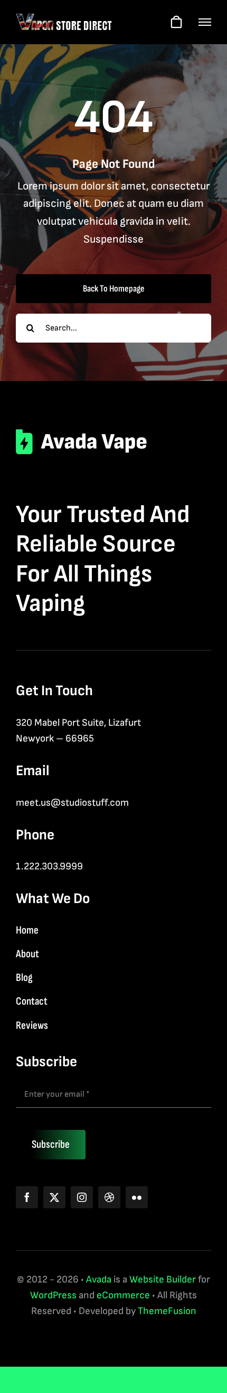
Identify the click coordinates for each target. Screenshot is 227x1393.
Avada (98, 1280)
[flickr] (137, 1197)
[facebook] (27, 1197)
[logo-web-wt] (64, 18)
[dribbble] (109, 1197)
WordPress (53, 1295)
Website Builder (162, 1280)
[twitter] (54, 1197)
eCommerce (123, 1295)
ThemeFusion (167, 1311)
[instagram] (82, 1197)
